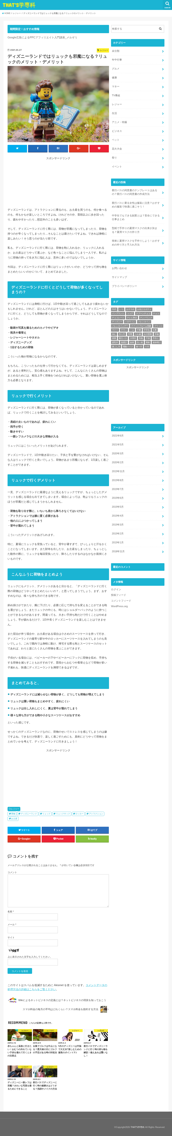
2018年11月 (118, 551)
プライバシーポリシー (124, 286)
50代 (114, 309)
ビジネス (117, 131)
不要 (139, 330)
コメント (12, 872)
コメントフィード (121, 600)
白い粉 (140, 342)
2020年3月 (118, 453)
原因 (114, 338)
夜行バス (123, 338)
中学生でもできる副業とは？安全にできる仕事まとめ (136, 217)
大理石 (133, 338)
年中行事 (117, 59)
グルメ (115, 68)
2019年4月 (118, 515)
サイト (11, 937)
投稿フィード (118, 595)
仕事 (155, 330)
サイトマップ (119, 277)
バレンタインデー (120, 326)
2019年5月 (118, 506)
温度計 (124, 342)
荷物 (13, 814)
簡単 (148, 342)
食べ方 (139, 346)
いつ (121, 309)
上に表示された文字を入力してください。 (30, 956)
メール (12, 924)
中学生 (147, 330)
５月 (147, 346)
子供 (148, 338)
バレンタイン (144, 322)
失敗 (141, 338)
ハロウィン (130, 322)
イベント (117, 166)
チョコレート (118, 318)
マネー (115, 86)
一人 (132, 330)
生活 (114, 113)
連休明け (157, 342)
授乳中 (115, 342)
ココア (130, 313)
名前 (11, 911)
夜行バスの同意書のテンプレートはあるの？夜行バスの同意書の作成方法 (134, 192)
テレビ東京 (132, 318)
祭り (114, 157)
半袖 (157, 334)
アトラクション (96, 814)
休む (114, 334)
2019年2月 (118, 533)
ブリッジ (158, 326)
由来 (132, 342)
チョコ (156, 313)
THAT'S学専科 (19, 5)
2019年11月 (118, 471)
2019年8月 (118, 480)
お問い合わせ (119, 268)
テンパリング (146, 318)
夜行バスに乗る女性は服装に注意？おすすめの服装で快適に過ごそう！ (136, 205)
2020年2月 (118, 462)
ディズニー (117, 322)
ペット (115, 139)
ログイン (116, 589)
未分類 (115, 51)
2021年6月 (118, 435)
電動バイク (128, 346)
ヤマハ (124, 330)
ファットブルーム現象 (141, 326)
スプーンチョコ (143, 313)
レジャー (15, 809)
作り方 (122, 334)
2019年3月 (118, 524)
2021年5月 (118, 444)
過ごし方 (116, 346)
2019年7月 (118, 489)
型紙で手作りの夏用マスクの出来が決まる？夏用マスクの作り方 (134, 230)
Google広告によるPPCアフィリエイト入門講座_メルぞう (42, 37)
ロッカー (79, 814)
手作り (156, 338)
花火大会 (117, 148)
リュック (46, 814)
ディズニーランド (29, 814)
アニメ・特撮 (119, 122)
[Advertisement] (58, 183)
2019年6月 (118, 498)
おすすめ (130, 309)
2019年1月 (118, 542)
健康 (114, 77)
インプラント (118, 313)
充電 (130, 334)
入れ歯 (138, 334)
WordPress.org (119, 606)
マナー (115, 330)
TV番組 (116, 95)
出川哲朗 (148, 334)
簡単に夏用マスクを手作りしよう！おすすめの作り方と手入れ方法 (136, 242)
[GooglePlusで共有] (79, 148)
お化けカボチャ (144, 309)
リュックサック (63, 814)
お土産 (14, 818)
